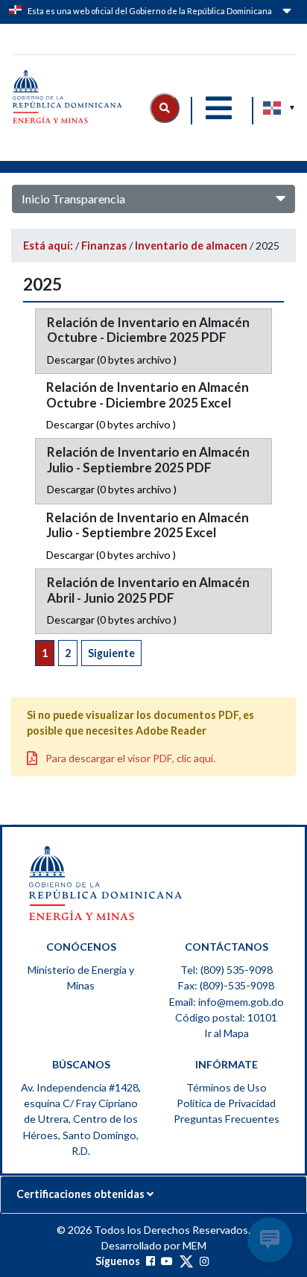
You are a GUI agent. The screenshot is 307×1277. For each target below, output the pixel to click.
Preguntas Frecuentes (226, 1118)
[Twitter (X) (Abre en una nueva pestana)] (186, 1261)
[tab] (153, 1194)
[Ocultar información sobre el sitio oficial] (285, 13)
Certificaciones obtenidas (81, 1194)
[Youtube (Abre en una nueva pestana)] (167, 1261)
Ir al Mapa (226, 1033)
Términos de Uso (226, 1087)
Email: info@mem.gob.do (226, 1001)
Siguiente (111, 653)
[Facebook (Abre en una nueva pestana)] (150, 1261)
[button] (165, 108)
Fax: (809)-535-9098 (226, 985)
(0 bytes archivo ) (112, 359)
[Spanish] (272, 108)
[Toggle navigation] (218, 108)
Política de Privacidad (226, 1103)
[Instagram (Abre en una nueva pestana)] (204, 1261)
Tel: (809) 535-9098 (226, 969)
